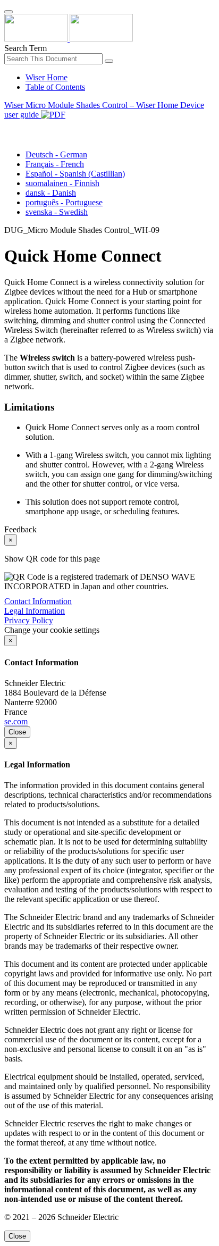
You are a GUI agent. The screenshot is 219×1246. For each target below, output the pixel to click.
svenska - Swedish (57, 211)
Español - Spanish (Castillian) (75, 173)
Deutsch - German (56, 154)
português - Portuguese (64, 202)
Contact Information (38, 601)
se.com (16, 721)
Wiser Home (47, 77)
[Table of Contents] (8, 126)
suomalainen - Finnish (62, 183)
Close (17, 732)
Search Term (25, 48)
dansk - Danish (51, 192)
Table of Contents (55, 86)
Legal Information (34, 610)
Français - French (55, 164)
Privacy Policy (28, 620)
